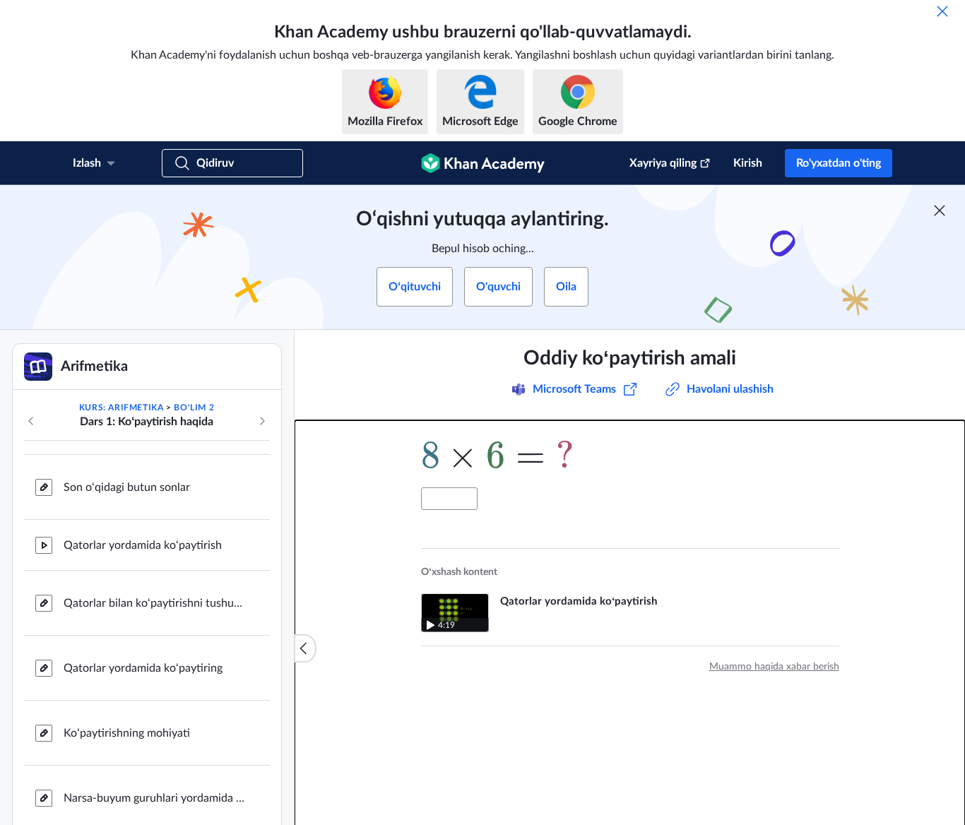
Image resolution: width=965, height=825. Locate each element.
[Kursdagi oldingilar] (31, 420)
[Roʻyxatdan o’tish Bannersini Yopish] (939, 210)
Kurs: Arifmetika (121, 407)
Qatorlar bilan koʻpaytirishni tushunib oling (155, 601)
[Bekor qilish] (942, 11)
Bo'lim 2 (194, 407)
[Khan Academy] (483, 163)
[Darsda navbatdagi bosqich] (262, 420)
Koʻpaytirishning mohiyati (127, 731)
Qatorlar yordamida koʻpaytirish (143, 544)
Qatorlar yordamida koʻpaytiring (143, 666)
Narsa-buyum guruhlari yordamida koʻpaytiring (155, 796)
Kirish (747, 163)
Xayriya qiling (663, 163)
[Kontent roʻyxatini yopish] (305, 648)
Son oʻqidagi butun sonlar (127, 486)
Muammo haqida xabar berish (774, 667)
